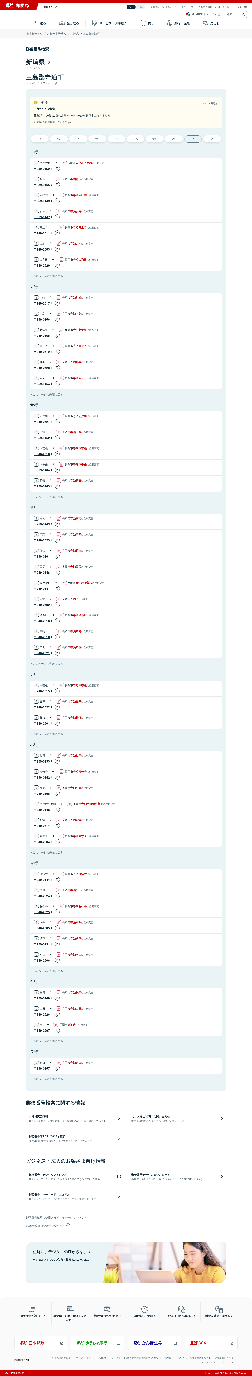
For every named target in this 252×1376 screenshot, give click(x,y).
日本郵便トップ (35, 33)
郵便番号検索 (58, 33)
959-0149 (43, 201)
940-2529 (43, 265)
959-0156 (43, 319)
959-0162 (43, 168)
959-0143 (43, 524)
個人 (131, 7)
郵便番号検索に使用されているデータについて (55, 1217)
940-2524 (43, 896)
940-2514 (43, 826)
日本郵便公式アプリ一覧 (223, 1358)
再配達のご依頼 (143, 1316)
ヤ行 (174, 139)
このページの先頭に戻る (48, 276)
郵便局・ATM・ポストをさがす (70, 1318)
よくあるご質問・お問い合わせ (212, 7)
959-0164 (43, 470)
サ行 (78, 139)
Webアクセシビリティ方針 (109, 1358)
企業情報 (155, 7)
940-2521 (43, 653)
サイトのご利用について (60, 1358)
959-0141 (43, 588)
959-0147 (43, 217)
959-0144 (43, 880)
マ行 (155, 139)
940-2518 (43, 637)
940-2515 (43, 691)
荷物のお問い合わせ (106, 1316)
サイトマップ (228, 1362)
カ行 (59, 139)
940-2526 (43, 1014)
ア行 (40, 139)
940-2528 (43, 368)
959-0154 (43, 384)
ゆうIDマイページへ (204, 14)
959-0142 (43, 777)
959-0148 (43, 998)
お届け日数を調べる (180, 1316)
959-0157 (43, 1068)
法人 (141, 7)
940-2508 (43, 793)
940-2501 (43, 723)
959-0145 (43, 809)
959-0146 (43, 572)
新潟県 (74, 33)
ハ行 (135, 139)
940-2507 (43, 1030)
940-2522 (43, 707)
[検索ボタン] (244, 14)
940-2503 (43, 249)
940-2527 (43, 422)
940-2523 (43, 540)
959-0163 (43, 486)
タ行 (97, 139)
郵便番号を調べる (32, 1316)
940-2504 (43, 842)
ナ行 (116, 139)
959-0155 (43, 185)
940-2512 (43, 351)
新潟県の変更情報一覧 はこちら (53, 122)
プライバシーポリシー (84, 1358)
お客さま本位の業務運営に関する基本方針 (142, 1358)
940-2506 (43, 960)
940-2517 (43, 303)
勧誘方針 (168, 1358)
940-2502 (43, 605)
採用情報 (167, 7)
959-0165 (43, 335)
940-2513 (43, 621)
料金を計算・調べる (217, 1316)
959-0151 (43, 944)
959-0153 (43, 761)
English (239, 7)
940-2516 (43, 454)
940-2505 (43, 928)
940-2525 (43, 912)
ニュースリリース (183, 7)
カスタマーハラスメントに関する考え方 (193, 1358)
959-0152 (43, 438)
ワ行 (212, 139)
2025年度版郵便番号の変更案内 (45, 1226)
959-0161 (43, 556)
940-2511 (43, 233)
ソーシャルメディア (209, 1362)
